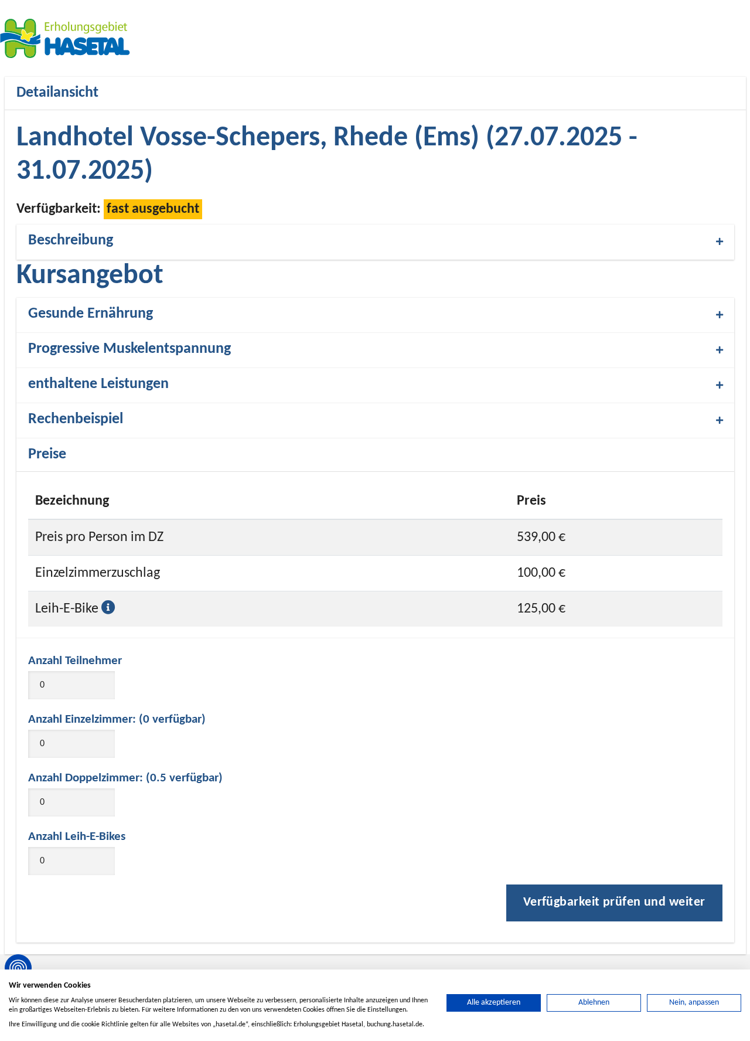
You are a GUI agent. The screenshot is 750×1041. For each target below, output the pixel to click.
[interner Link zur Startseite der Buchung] (70, 38)
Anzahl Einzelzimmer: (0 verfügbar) (117, 719)
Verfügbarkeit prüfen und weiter (614, 902)
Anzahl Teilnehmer (75, 661)
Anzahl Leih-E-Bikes (76, 837)
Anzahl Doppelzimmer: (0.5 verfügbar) (125, 778)
